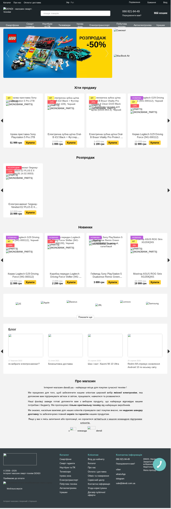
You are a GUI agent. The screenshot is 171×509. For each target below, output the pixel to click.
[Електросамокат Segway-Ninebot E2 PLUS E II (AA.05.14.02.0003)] (23, 183)
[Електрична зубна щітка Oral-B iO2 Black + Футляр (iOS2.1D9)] (65, 113)
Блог (12, 329)
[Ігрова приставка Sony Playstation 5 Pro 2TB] (23, 113)
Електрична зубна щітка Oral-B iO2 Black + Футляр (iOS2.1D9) (65, 137)
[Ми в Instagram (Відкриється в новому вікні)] (91, 2)
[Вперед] (169, 121)
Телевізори (64, 25)
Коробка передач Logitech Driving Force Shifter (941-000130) (64, 276)
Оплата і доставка (32, 2)
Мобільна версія (14, 489)
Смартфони (12, 25)
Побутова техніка (121, 25)
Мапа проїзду (149, 470)
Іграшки (160, 25)
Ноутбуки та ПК (47, 25)
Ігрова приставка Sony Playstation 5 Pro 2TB (23, 136)
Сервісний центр (96, 480)
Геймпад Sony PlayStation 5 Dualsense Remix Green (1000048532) (106, 276)
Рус (72, 2)
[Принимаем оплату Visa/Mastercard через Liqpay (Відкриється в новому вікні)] (27, 483)
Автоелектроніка (143, 25)
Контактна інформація (99, 484)
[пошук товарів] (107, 13)
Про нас (17, 2)
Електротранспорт (100, 25)
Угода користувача (97, 488)
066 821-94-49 (131, 11)
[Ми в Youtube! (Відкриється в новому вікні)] (87, 2)
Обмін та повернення (98, 476)
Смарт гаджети (30, 25)
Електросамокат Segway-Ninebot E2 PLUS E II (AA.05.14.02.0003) (23, 207)
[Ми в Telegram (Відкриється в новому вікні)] (79, 2)
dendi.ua (69, 387)
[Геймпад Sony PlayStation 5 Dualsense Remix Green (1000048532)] (106, 253)
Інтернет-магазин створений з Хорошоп (20, 501)
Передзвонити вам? (131, 15)
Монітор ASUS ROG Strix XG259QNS (147, 275)
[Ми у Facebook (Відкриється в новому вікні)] (83, 2)
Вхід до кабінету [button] (96, 459)
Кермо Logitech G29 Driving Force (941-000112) (147, 136)
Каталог (7, 2)
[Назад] (2, 121)
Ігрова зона (80, 25)
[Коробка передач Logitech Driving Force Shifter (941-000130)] (65, 253)
